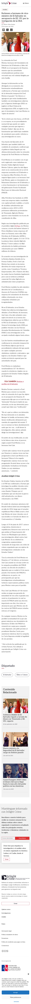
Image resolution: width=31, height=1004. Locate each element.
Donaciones (5, 938)
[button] (28, 974)
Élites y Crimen (22, 675)
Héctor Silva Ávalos (9, 24)
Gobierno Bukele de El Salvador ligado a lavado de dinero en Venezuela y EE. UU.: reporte (15, 718)
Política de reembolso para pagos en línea (13, 942)
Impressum (16, 1001)
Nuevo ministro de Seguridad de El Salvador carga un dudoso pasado (13, 750)
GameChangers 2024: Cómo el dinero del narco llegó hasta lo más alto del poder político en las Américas (14, 783)
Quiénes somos (6, 909)
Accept (15, 992)
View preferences (15, 997)
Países (3, 924)
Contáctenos (5, 945)
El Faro (17, 226)
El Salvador (7, 675)
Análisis (5, 9)
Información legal (6, 931)
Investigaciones (6, 913)
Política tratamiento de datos (10, 934)
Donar (6, 859)
